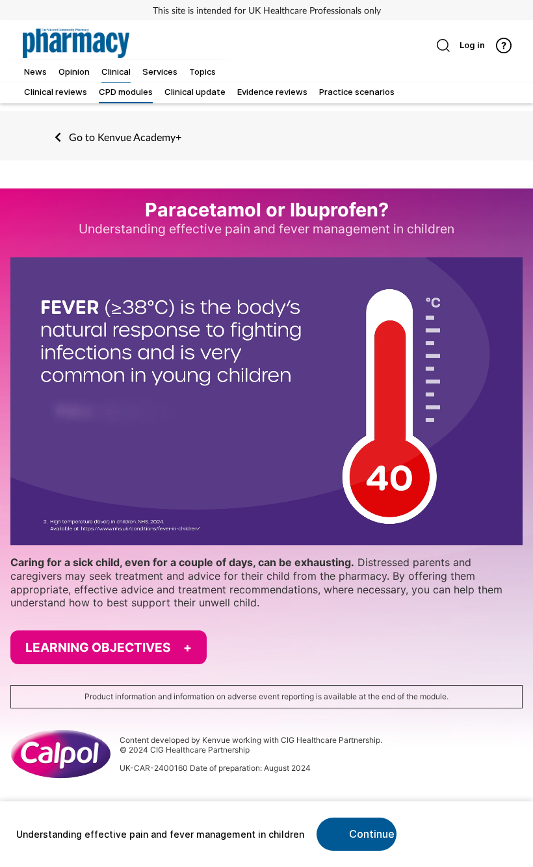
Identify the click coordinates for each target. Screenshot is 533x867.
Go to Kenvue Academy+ (123, 137)
